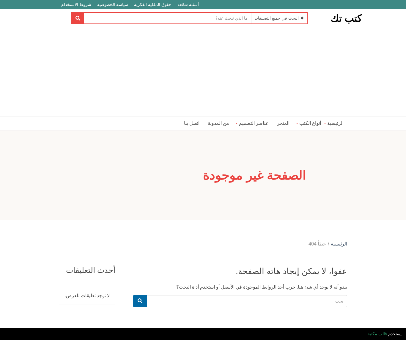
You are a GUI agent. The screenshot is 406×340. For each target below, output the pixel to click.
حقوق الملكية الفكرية (152, 4)
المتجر (283, 123)
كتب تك (346, 18)
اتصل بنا (191, 123)
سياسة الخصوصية (112, 4)
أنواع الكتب (310, 123)
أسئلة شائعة (188, 4)
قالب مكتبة (377, 333)
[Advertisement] (203, 71)
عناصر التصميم (254, 123)
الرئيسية (335, 123)
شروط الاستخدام (76, 4)
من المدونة (218, 123)
